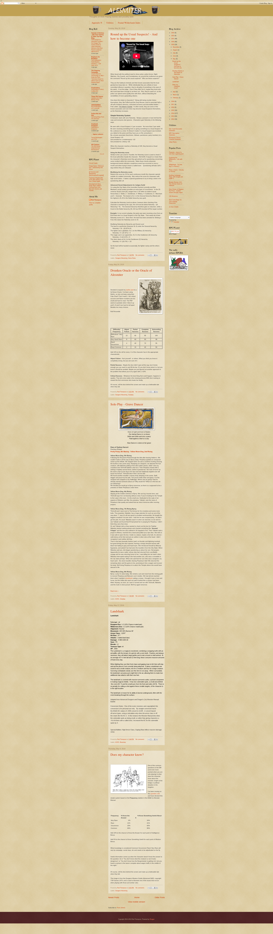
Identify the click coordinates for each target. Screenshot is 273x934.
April (174, 92)
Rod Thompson (96, 200)
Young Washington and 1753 (96, 138)
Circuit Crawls (93, 163)
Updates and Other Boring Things (96, 99)
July (174, 53)
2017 (173, 104)
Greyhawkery (95, 88)
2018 (173, 101)
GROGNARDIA (96, 105)
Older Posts (160, 897)
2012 (173, 119)
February (176, 97)
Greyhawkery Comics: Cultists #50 (97, 90)
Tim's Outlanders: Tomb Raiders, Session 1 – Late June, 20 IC (96, 62)
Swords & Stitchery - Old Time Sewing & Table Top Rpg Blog (97, 35)
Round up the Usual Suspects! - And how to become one (133, 36)
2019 (173, 44)
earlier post (130, 290)
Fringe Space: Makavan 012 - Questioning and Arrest (96, 167)
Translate (176, 222)
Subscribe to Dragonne (95, 128)
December (176, 47)
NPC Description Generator (174, 134)
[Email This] (149, 255)
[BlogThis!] (151, 255)
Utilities (110, 22)
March (175, 94)
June (174, 56)
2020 (173, 41)
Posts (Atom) (121, 907)
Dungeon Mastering (121, 258)
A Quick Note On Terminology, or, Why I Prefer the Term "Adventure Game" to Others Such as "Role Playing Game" (97, 78)
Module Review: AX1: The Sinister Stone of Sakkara (175, 183)
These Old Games (97, 96)
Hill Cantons (95, 144)
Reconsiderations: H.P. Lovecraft (96, 107)
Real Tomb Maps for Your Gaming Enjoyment (175, 201)
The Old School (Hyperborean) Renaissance (95, 147)
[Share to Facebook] (155, 255)
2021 (173, 38)
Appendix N (97, 22)
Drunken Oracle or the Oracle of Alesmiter (178, 72)
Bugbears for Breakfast (95, 57)
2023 (173, 35)
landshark (129, 578)
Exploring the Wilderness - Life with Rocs (175, 159)
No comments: (140, 255)
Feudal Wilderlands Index (129, 22)
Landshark (117, 611)
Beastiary (123, 742)
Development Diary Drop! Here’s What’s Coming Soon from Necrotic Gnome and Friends (95, 187)
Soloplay (131, 395)
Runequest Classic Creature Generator (175, 138)
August (175, 50)
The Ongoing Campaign (95, 71)
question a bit (155, 793)
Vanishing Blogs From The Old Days (97, 117)
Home (136, 897)
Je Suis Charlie (173, 207)
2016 (173, 107)
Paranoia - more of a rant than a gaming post (176, 153)
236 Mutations (173, 196)
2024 (173, 33)
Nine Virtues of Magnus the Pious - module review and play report (176, 190)
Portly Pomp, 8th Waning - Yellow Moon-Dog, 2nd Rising (131, 451)
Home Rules (132, 258)
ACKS (117, 599)
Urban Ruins (173, 142)
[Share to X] (153, 255)
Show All (102, 154)
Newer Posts (113, 897)
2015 (173, 110)
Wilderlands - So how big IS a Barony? (175, 165)
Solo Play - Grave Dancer (126, 404)
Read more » (114, 591)
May (174, 59)
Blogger (152, 919)
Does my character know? (127, 754)
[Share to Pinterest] (157, 255)
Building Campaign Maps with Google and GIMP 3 (176, 176)
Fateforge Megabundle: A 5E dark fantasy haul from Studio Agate (96, 179)
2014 (173, 113)
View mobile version (136, 902)
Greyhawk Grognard (94, 124)
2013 (173, 116)
